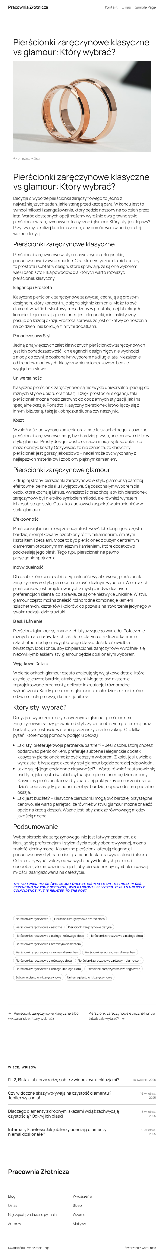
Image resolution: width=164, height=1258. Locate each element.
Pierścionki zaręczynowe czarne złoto (79, 919)
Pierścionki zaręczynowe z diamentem (110, 952)
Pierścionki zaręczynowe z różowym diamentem (109, 960)
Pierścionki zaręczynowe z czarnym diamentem (47, 952)
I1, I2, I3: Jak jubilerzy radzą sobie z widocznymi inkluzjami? (63, 1079)
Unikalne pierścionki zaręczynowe (89, 977)
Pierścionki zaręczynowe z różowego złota (44, 960)
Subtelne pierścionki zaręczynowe (38, 977)
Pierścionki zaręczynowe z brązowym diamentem (48, 944)
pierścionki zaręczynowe (32, 919)
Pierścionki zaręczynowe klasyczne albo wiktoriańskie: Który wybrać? (43, 1016)
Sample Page (145, 7)
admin (26, 158)
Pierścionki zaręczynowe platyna (90, 927)
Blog (37, 158)
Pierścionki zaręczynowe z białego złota (116, 936)
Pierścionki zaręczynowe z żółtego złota (113, 969)
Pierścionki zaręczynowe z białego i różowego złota (50, 936)
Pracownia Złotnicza (28, 7)
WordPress (149, 1248)
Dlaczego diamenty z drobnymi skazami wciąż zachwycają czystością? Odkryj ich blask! (63, 1113)
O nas (126, 7)
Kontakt (111, 7)
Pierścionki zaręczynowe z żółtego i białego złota (48, 969)
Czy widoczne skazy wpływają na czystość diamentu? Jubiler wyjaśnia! (59, 1095)
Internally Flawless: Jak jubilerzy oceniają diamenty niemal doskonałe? (57, 1132)
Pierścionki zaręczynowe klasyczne (39, 927)
